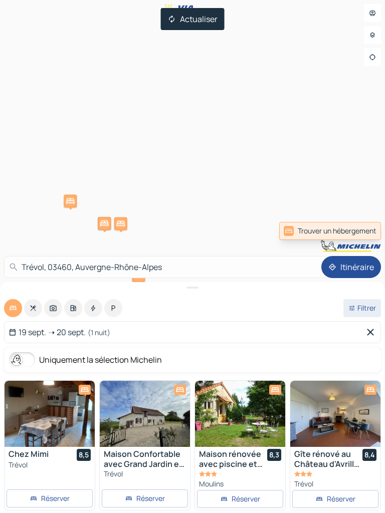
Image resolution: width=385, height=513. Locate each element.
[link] (359, 231)
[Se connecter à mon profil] (372, 13)
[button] (70, 200)
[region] (50, 414)
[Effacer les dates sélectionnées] (372, 332)
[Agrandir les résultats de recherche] (192, 287)
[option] (13, 308)
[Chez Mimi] (50, 414)
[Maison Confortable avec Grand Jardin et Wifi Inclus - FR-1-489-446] (145, 414)
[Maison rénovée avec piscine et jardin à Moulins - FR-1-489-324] (240, 414)
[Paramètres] (372, 35)
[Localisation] (372, 57)
